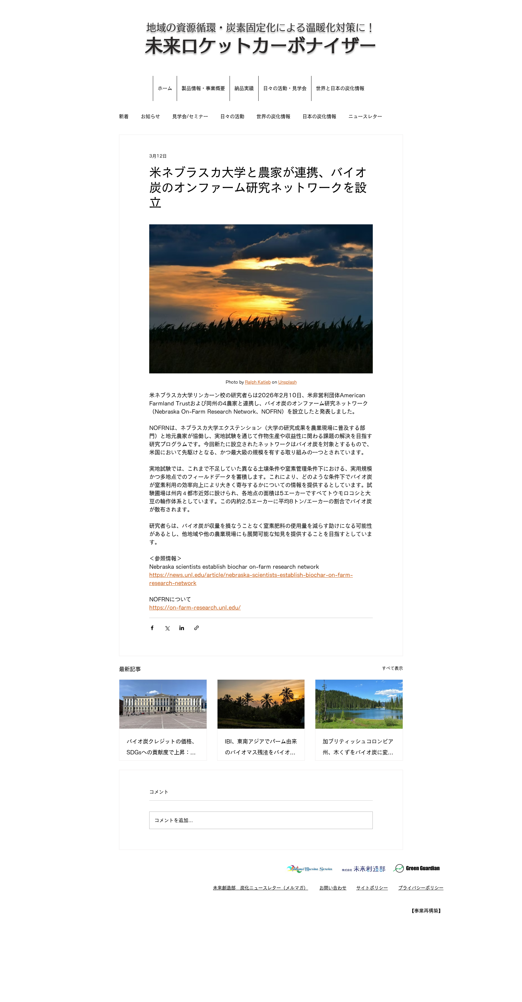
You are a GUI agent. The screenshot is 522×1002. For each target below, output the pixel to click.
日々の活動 (232, 116)
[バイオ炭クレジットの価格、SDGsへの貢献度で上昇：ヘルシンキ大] (163, 704)
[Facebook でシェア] (152, 628)
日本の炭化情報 (319, 116)
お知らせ (150, 116)
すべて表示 (392, 668)
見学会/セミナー (190, 116)
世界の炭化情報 (273, 116)
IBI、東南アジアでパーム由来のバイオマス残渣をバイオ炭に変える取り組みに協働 (261, 748)
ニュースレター (365, 116)
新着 (124, 116)
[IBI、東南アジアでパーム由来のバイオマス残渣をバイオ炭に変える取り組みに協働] (261, 704)
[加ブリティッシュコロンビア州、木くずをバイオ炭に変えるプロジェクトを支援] (359, 704)
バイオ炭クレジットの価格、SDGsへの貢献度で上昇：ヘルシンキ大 (162, 748)
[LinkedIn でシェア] (182, 628)
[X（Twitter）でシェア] (167, 628)
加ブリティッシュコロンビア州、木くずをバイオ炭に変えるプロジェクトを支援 (358, 748)
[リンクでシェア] (196, 628)
